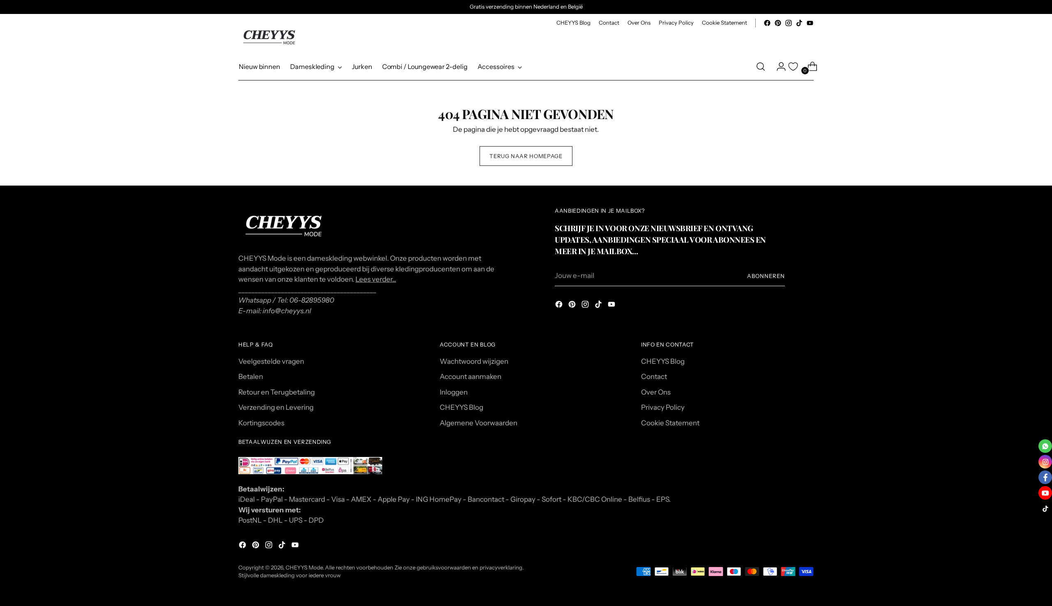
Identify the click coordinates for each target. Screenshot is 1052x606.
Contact (654, 376)
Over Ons (656, 392)
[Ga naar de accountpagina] (778, 66)
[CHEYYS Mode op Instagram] (788, 23)
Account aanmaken (470, 376)
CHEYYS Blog (461, 407)
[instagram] (1045, 461)
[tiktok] (1045, 508)
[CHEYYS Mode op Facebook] (767, 23)
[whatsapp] (1045, 446)
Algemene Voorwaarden (478, 423)
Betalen (250, 376)
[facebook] (1045, 477)
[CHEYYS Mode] (269, 37)
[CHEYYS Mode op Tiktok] (799, 23)
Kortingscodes (261, 423)
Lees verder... (375, 279)
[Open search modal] (760, 66)
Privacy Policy (663, 407)
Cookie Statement (670, 423)
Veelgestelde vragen (271, 361)
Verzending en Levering (276, 407)
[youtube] (1045, 493)
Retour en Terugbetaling (276, 392)
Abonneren (766, 276)
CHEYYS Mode (304, 567)
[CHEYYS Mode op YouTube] (810, 23)
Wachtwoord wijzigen (474, 361)
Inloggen (454, 392)
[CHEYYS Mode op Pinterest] (778, 23)
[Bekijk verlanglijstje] (793, 66)
